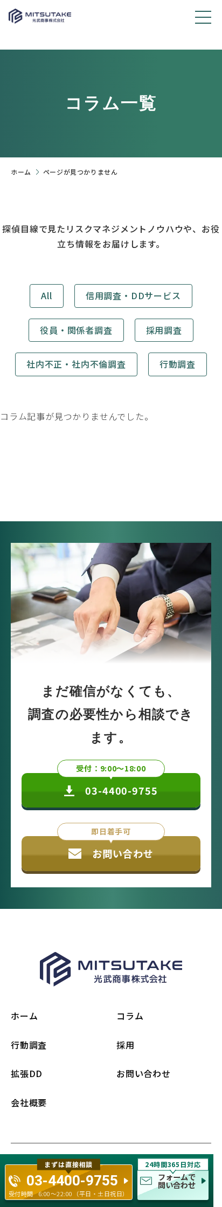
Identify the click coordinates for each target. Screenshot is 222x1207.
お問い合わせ (143, 1073)
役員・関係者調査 (76, 329)
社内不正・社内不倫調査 (76, 363)
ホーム (21, 171)
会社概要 (29, 1102)
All (46, 295)
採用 (125, 1044)
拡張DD (27, 1073)
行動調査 (177, 363)
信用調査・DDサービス (133, 295)
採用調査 (164, 329)
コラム (129, 1015)
